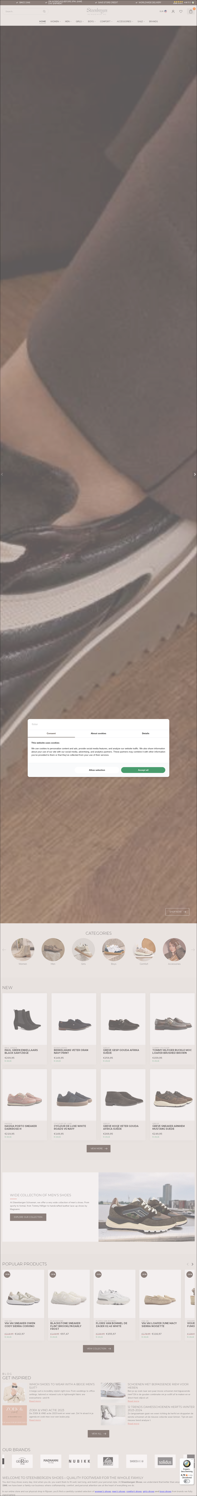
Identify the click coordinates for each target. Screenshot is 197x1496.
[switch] (187, 1481)
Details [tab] (145, 733)
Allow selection (97, 770)
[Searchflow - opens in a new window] (162, 724)
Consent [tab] (51, 733)
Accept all (143, 770)
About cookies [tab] (98, 733)
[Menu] (192, 1460)
